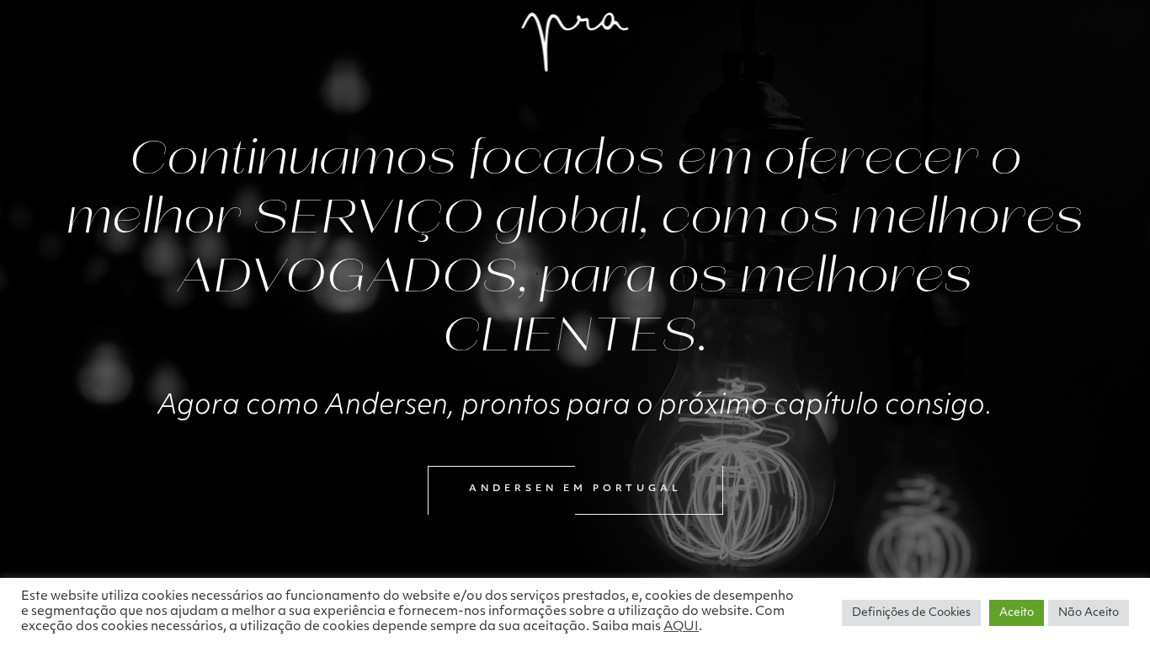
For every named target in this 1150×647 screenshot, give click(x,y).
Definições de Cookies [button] (911, 612)
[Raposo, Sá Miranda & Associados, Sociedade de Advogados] (575, 42)
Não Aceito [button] (1088, 612)
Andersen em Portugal (575, 489)
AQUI (681, 627)
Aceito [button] (1016, 612)
